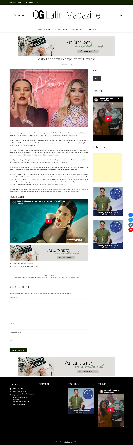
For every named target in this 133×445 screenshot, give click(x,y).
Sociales (66, 29)
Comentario (14, 297)
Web (11, 340)
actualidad (21, 266)
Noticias (56, 29)
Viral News (67, 442)
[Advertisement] (107, 167)
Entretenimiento (23, 263)
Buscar (95, 70)
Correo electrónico (16, 332)
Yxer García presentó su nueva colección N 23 (65, 276)
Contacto (93, 29)
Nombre (12, 323)
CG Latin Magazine (43, 29)
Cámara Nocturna (79, 29)
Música (30, 263)
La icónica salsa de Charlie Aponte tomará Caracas (31, 276)
